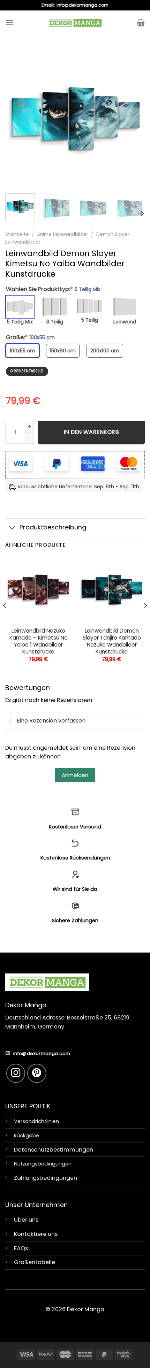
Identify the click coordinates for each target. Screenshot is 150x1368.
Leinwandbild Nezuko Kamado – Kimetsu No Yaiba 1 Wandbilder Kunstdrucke (38, 641)
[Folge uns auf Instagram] (15, 1073)
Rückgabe (26, 1135)
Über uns (26, 1220)
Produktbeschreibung (53, 527)
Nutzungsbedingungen (43, 1163)
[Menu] (9, 22)
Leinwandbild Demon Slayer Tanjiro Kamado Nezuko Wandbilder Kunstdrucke (112, 641)
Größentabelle (34, 1262)
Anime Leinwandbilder (62, 234)
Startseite (17, 234)
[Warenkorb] (141, 22)
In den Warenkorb (91, 432)
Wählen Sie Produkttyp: (53, 289)
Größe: (30, 337)
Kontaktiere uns (36, 1234)
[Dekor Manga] (75, 23)
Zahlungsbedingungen (45, 1178)
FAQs (21, 1248)
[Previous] (16, 118)
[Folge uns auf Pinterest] (36, 1073)
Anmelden (75, 775)
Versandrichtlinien (36, 1121)
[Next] (133, 118)
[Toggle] (12, 527)
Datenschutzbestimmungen (53, 1150)
